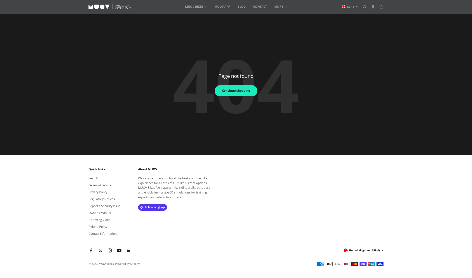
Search (93, 178)
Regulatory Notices (101, 199)
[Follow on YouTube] (119, 250)
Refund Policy (97, 227)
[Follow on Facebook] (90, 250)
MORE (278, 7)
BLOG (241, 7)
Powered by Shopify (127, 263)
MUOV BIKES (194, 7)
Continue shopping (236, 91)
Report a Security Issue (104, 206)
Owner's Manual (99, 213)
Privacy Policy (97, 192)
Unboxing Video (99, 220)
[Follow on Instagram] (109, 250)
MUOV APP (222, 7)
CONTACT (260, 7)
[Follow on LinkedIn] (128, 250)
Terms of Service (100, 185)
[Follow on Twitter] (100, 250)
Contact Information (102, 234)
